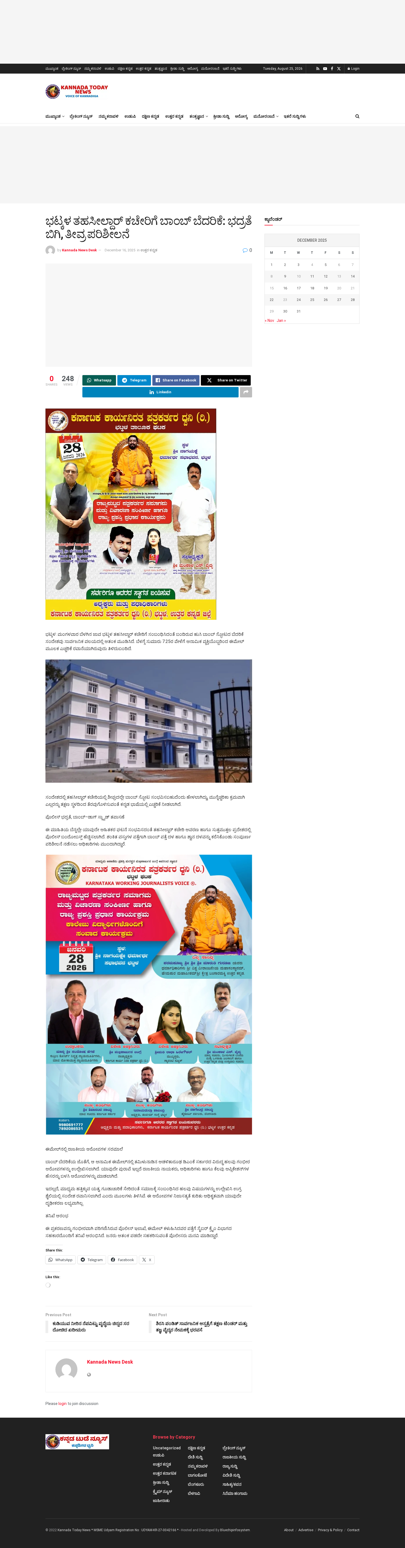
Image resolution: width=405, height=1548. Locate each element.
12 (326, 276)
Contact (353, 1530)
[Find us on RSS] (317, 69)
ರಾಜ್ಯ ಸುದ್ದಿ (230, 1466)
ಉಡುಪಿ (109, 69)
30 (285, 311)
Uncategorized (167, 1448)
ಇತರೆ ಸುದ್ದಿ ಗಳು (232, 69)
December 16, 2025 (120, 250)
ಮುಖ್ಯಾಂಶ (51, 69)
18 (312, 288)
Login (355, 69)
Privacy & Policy (330, 1530)
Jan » (281, 320)
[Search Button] (357, 116)
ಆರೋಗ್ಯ (192, 69)
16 (285, 288)
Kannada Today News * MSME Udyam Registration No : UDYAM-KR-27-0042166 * (118, 1530)
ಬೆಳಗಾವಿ (194, 1493)
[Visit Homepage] (77, 91)
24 (299, 300)
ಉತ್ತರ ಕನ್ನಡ (143, 69)
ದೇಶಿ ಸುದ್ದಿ (195, 1457)
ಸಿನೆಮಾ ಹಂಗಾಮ (235, 1493)
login (62, 1403)
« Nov (269, 320)
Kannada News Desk (79, 250)
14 (353, 276)
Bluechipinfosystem (235, 1530)
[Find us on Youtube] (325, 69)
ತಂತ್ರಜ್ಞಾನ (161, 69)
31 (299, 311)
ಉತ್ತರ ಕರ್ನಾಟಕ (164, 1473)
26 (326, 300)
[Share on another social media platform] (246, 392)
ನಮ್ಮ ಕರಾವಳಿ (92, 69)
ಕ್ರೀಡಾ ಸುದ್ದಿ (177, 69)
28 (353, 300)
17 (299, 288)
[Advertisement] (202, 164)
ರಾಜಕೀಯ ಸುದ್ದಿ (234, 1457)
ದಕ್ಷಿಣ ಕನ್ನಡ (125, 69)
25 (312, 300)
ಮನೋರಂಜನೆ (210, 69)
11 (312, 276)
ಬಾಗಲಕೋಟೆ (197, 1475)
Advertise (305, 1530)
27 (339, 300)
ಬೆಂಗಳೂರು (196, 1484)
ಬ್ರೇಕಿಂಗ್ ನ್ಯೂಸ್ (71, 69)
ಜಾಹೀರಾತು (161, 1500)
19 (326, 288)
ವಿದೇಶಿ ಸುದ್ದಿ (231, 1475)
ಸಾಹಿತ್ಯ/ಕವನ (232, 1484)
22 (272, 300)
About (289, 1530)
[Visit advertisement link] (202, 32)
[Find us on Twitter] (339, 69)
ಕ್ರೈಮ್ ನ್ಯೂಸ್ (162, 1491)
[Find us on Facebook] (332, 69)
